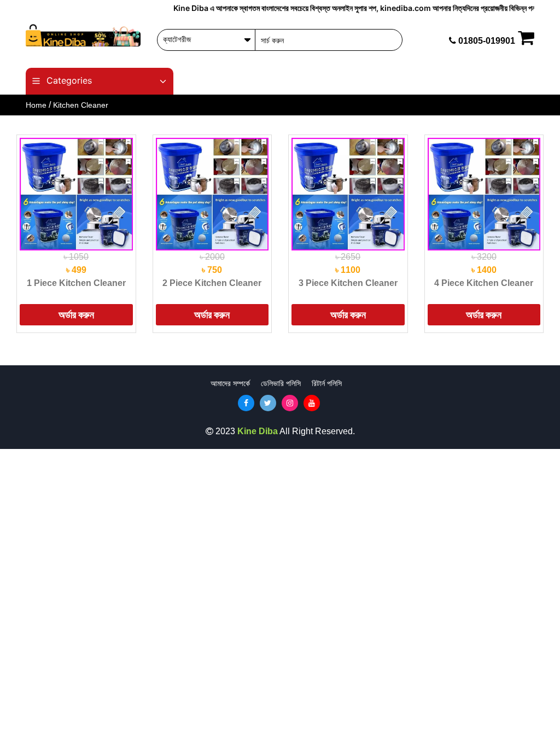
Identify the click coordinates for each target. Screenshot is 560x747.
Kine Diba (257, 431)
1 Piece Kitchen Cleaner (76, 283)
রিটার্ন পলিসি (327, 383)
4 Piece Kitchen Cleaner (483, 283)
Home (36, 105)
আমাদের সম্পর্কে (230, 383)
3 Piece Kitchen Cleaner (348, 283)
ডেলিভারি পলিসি (281, 383)
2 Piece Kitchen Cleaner (211, 283)
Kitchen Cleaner (80, 105)
